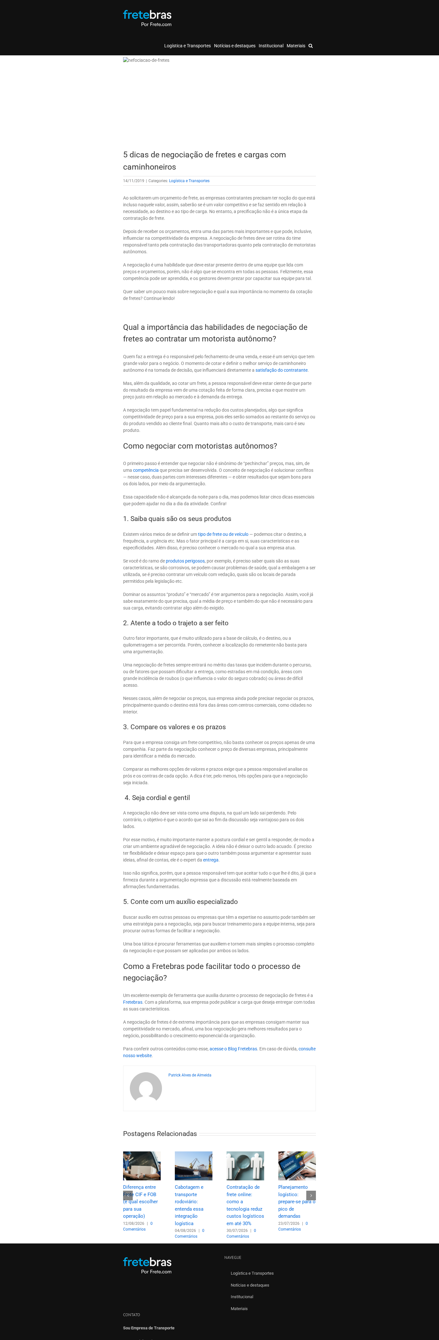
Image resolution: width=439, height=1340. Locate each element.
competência (146, 470)
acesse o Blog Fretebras (233, 1048)
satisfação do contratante (281, 370)
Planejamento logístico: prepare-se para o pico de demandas (297, 1201)
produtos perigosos (185, 560)
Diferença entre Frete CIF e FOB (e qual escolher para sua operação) (140, 1201)
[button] (311, 45)
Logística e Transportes (189, 181)
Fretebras (132, 1002)
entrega (211, 859)
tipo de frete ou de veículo (223, 534)
